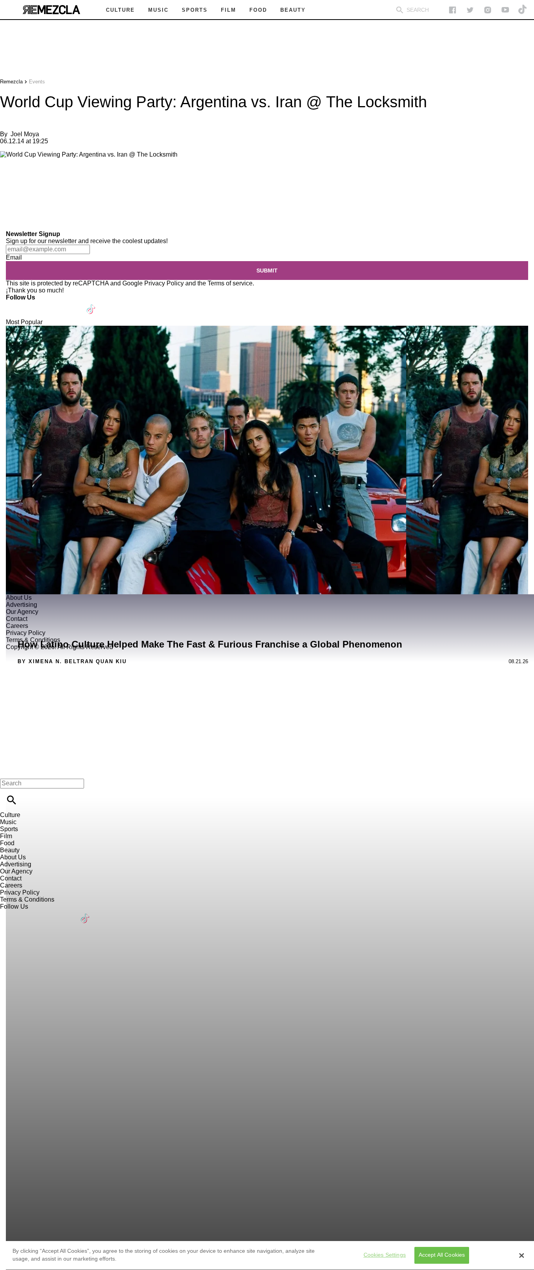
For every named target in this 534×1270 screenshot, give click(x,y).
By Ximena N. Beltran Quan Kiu (72, 661)
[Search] (400, 10)
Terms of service (230, 283)
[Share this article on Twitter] (47, 181)
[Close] (521, 1255)
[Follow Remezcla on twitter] (470, 10)
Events (37, 82)
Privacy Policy (164, 283)
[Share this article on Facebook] (28, 181)
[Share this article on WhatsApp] (9, 181)
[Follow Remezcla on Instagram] (487, 10)
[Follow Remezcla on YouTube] (505, 10)
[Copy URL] (18, 204)
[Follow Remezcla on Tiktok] (91, 304)
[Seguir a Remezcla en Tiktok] (523, 10)
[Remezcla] (51, 9)
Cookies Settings (385, 1255)
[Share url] (9, 222)
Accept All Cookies (442, 1255)
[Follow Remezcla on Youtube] (72, 304)
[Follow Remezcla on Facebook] (452, 10)
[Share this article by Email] (66, 181)
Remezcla (11, 82)
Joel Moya (25, 134)
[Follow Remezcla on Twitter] (34, 304)
